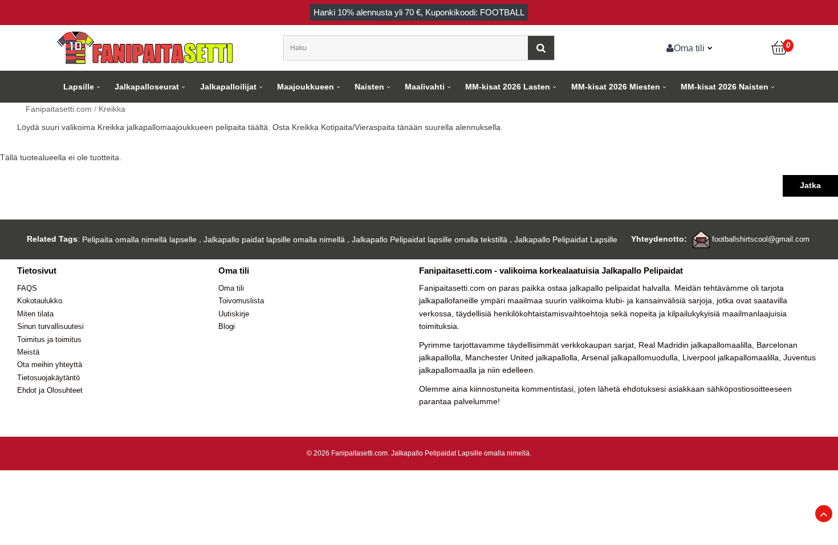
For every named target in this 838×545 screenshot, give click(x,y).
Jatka (810, 185)
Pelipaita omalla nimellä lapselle (139, 239)
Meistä (28, 352)
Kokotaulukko (39, 300)
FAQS (27, 288)
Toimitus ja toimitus (49, 339)
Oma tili (689, 48)
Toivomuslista (241, 300)
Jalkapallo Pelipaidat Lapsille (565, 239)
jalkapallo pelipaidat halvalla (619, 287)
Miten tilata (35, 314)
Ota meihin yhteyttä (49, 364)
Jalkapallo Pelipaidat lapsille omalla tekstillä (429, 239)
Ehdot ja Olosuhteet (50, 390)
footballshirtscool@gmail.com (760, 239)
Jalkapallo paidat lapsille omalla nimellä (274, 239)
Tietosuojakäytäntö (48, 377)
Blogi (226, 326)
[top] (823, 513)
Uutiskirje (233, 314)
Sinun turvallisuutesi (50, 326)
